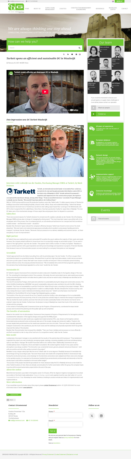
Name (52, 411)
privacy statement (69, 437)
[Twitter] (92, 415)
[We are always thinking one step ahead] (15, 8)
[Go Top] (127, 454)
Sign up (52, 431)
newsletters (57, 443)
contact (46, 385)
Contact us (102, 114)
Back (11, 400)
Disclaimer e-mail (72, 454)
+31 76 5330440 (32, 1)
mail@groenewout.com (16, 1)
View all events (103, 219)
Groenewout (52, 385)
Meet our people (104, 108)
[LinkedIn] (100, 51)
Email (52, 421)
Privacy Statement (48, 454)
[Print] (76, 54)
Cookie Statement (60, 454)
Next (79, 151)
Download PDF (14, 394)
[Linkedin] (101, 415)
